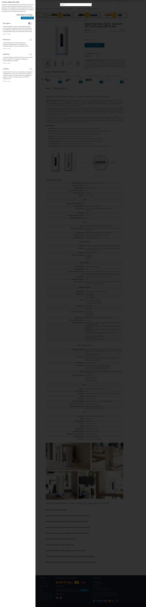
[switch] (30, 23)
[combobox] (76, 4)
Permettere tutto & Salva (24, 15)
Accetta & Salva (27, 18)
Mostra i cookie (7, 34)
